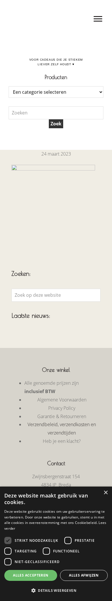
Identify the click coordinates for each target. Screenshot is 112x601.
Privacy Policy (61, 408)
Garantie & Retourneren (61, 416)
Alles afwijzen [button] (84, 575)
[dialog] (56, 544)
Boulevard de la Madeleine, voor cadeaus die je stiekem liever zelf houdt (56, 5)
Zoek (56, 123)
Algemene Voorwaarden (61, 400)
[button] (56, 590)
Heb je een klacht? (62, 441)
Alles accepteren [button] (30, 575)
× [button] (105, 493)
